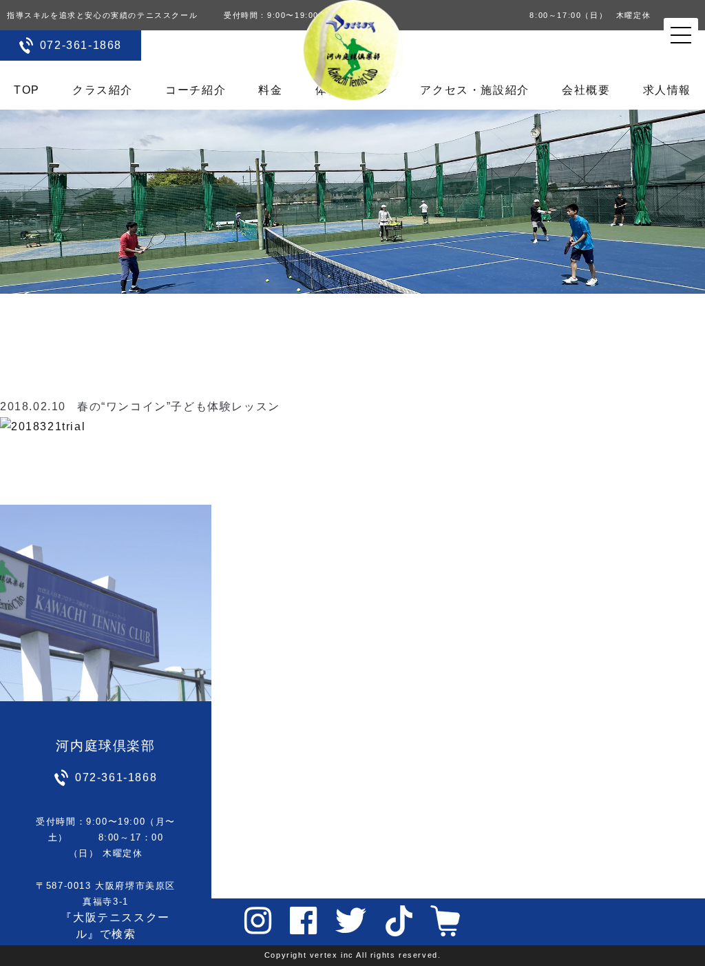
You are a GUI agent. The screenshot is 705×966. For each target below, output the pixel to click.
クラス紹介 (102, 90)
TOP (27, 90)
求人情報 (667, 90)
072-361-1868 (81, 45)
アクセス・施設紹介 (474, 90)
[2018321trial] (42, 426)
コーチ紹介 (195, 90)
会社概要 (586, 90)
